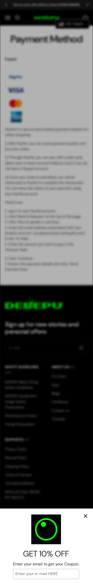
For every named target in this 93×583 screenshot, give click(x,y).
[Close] (85, 516)
